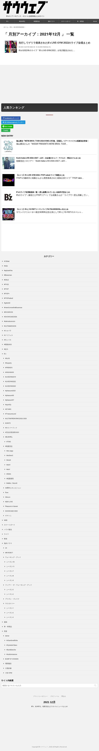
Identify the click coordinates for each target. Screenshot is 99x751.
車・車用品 (80, 21)
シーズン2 (10, 589)
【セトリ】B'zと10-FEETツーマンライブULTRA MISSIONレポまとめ (42, 209)
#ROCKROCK (8, 312)
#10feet (6, 261)
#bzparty (8, 363)
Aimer (7, 636)
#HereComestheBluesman (13, 307)
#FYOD (6, 284)
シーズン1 (10, 608)
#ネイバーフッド (11, 428)
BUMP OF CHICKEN (11, 659)
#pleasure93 (9, 395)
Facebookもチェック (11, 118)
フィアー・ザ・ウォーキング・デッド (18, 585)
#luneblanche (11, 650)
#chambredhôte (12, 640)
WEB (5, 520)
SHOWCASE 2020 (11, 511)
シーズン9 (10, 580)
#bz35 (7, 358)
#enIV (8, 465)
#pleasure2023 (10, 391)
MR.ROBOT (9, 553)
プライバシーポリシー (40, 696)
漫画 (5, 622)
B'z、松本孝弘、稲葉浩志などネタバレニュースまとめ (49, 706)
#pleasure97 (9, 400)
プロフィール (54, 696)
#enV (8, 469)
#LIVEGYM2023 (10, 386)
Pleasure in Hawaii (11, 506)
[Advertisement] (49, 84)
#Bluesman (8, 275)
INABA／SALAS (11, 483)
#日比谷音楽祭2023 (12, 432)
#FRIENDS (8, 367)
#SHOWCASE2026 (10, 317)
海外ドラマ (51, 21)
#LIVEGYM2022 (43, 47)
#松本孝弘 (22, 21)
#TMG (8, 442)
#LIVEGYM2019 (10, 377)
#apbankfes (8, 270)
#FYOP (6, 289)
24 (6, 548)
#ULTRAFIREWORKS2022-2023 (16, 418)
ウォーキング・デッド (13, 557)
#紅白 (6, 349)
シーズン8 (10, 576)
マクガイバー (10, 603)
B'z (7, 21)
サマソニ (8, 516)
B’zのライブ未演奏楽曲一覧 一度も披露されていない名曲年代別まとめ (43, 192)
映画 (5, 539)
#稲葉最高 (10, 478)
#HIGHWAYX (9, 372)
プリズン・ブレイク (12, 599)
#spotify (8, 405)
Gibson (7, 497)
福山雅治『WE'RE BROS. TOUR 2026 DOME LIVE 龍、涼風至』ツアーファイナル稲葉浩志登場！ (52, 141)
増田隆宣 (8, 663)
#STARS (8, 409)
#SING (8, 474)
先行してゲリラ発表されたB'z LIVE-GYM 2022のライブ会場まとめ (54, 42)
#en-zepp (9, 451)
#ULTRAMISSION (10, 326)
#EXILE (6, 280)
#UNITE (8, 423)
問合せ (63, 696)
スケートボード (66, 21)
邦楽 (5, 631)
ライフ (6, 534)
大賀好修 (8, 668)
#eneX (8, 460)
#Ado (6, 266)
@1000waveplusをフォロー (14, 122)
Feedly (5, 130)
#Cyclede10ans (11, 645)
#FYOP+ (7, 294)
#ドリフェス (8, 335)
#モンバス (7, 340)
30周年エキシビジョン (13, 488)
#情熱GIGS (8, 344)
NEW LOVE (9, 502)
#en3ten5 (9, 455)
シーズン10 (10, 562)
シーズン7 (10, 571)
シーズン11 (10, 566)
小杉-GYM (8, 673)
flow (6, 492)
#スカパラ (7, 331)
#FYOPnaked (8, 298)
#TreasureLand (10, 414)
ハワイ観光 (8, 529)
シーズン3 (10, 594)
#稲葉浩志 (37, 21)
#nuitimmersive (11, 654)
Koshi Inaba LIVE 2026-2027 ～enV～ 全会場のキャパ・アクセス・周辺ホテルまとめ (48, 158)
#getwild (7, 303)
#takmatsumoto (9, 321)
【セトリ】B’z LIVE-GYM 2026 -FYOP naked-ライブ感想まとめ (40, 175)
